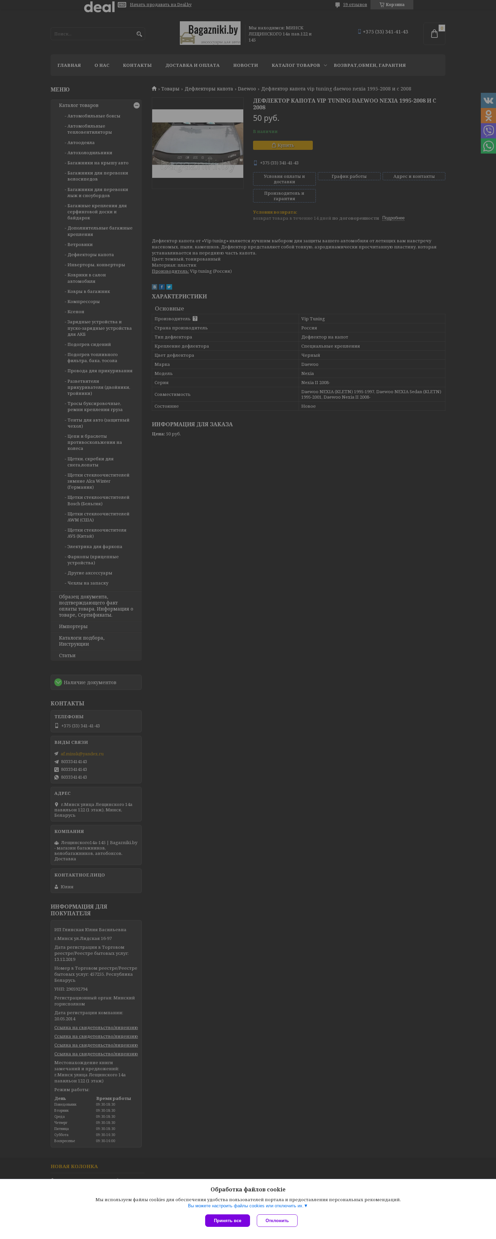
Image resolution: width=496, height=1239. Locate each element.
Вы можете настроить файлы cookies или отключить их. (246, 1205)
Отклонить (277, 1220)
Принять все (227, 1220)
